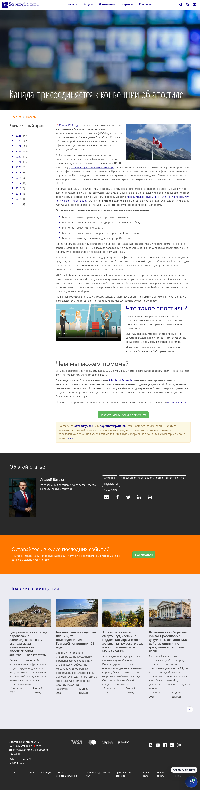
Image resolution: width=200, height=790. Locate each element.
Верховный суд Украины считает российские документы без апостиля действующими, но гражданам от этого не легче (168, 641)
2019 (18, 172)
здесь (69, 438)
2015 (18, 193)
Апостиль (110, 477)
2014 (18, 199)
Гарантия (30, 772)
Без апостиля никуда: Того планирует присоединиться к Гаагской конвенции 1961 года (76, 639)
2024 (18, 146)
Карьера (127, 4)
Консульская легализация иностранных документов (152, 477)
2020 (18, 167)
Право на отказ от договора (124, 774)
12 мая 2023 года (69, 125)
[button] (181, 5)
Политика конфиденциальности (66, 774)
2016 (18, 188)
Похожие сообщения (34, 588)
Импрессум (45, 772)
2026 (18, 135)
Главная (16, 117)
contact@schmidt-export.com (30, 749)
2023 (18, 151)
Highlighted (111, 484)
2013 (18, 204)
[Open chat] (191, 781)
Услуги (88, 4)
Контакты (145, 4)
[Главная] (21, 5)
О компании (107, 4)
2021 (18, 162)
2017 (18, 183)
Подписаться (144, 555)
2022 (18, 157)
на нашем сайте (177, 402)
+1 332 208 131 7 (22, 745)
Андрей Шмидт (52, 479)
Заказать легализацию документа (123, 415)
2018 (18, 178)
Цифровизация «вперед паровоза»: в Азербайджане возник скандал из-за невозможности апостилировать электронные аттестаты (28, 643)
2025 (18, 141)
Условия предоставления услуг (98, 774)
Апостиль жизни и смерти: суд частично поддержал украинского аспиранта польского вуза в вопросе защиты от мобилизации (122, 641)
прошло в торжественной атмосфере (91, 167)
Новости (72, 4)
